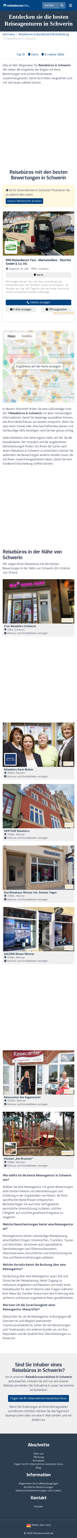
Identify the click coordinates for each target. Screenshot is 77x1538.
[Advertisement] (38, 126)
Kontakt (38, 1506)
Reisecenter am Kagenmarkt (22, 1097)
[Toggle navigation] (70, 5)
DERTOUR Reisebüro (17, 831)
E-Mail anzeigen (22, 309)
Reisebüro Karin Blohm (18, 769)
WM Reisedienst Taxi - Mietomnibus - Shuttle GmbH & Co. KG (38, 262)
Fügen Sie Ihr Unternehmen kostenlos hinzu (38, 1398)
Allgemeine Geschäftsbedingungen (38, 1483)
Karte (39, 275)
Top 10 (20, 54)
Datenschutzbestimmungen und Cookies (38, 1490)
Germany (9, 34)
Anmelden (38, 1460)
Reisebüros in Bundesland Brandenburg (44, 34)
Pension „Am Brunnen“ (18, 1159)
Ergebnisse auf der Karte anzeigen (38, 366)
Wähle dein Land (41, 1524)
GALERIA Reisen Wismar (19, 954)
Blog (38, 1467)
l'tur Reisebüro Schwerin (20, 626)
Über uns (38, 1453)
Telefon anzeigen (39, 302)
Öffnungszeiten (57, 309)
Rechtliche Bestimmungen (38, 1487)
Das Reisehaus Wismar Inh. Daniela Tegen (30, 892)
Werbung (38, 1457)
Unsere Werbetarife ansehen (24, 201)
